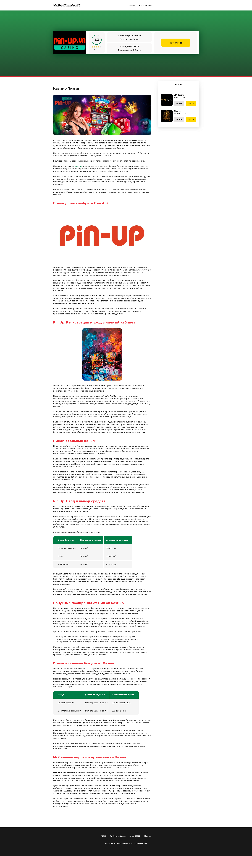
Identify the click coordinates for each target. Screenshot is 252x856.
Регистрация (145, 5)
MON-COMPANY (66, 5)
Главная (132, 5)
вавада (78, 166)
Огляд (179, 103)
